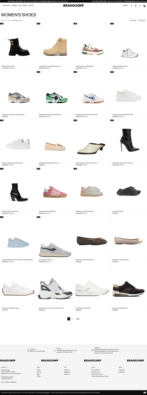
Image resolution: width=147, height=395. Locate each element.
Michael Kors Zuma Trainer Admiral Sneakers (51, 308)
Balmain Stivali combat (8, 66)
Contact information (94, 392)
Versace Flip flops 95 (118, 211)
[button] (125, 5)
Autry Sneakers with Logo (46, 259)
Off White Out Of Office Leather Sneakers (13, 114)
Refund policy (64, 392)
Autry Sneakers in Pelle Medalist (84, 66)
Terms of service (73, 392)
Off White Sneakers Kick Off (119, 66)
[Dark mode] (131, 5)
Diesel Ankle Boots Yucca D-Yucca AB (122, 163)
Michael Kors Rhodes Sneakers (10, 308)
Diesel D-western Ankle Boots (10, 211)
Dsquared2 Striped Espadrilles (47, 211)
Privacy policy (55, 392)
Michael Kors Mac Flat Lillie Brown (85, 259)
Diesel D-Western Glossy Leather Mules (86, 163)
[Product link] (18, 47)
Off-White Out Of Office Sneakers (85, 211)
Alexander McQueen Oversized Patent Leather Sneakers (17, 259)
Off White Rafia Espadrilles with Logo (49, 163)
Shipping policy (83, 392)
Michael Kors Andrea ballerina (120, 259)
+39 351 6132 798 (6, 378)
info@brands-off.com (7, 377)
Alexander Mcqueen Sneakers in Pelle (122, 114)
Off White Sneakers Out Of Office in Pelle (87, 114)
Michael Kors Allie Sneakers (83, 308)
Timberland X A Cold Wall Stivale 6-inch (49, 66)
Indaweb (47, 392)
